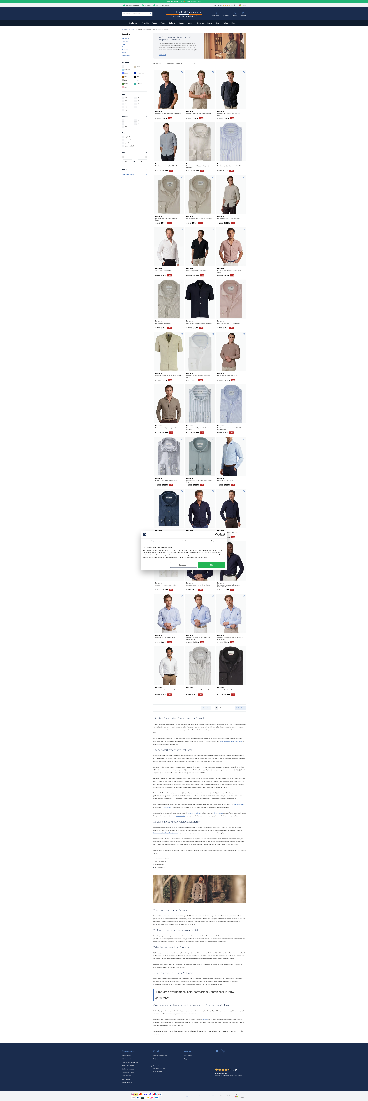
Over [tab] (212, 541)
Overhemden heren (131, 29)
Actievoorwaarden (127, 1082)
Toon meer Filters (128, 174)
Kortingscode (188, 1055)
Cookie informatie (202, 1096)
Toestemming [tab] (155, 541)
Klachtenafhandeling (128, 1069)
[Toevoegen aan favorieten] (182, 72)
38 (138, 98)
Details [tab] (184, 541)
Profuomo (205, 1019)
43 (126, 107)
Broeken (181, 23)
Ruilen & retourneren (128, 1066)
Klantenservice (128, 1051)
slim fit (127, 143)
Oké (211, 565)
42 (138, 104)
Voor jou (187, 1051)
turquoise (139, 83)
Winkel (156, 1051)
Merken (225, 23)
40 (138, 101)
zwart (138, 76)
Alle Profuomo (126, 55)
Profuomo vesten (239, 804)
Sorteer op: (170, 63)
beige (138, 66)
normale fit (128, 140)
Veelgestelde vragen (128, 1072)
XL (138, 123)
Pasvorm (125, 116)
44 (138, 107)
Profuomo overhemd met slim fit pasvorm (165, 833)
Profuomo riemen (217, 813)
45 (126, 110)
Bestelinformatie (126, 1055)
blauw (126, 73)
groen (126, 83)
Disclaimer (193, 1096)
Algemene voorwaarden (177, 1096)
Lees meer (162, 54)
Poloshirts (145, 23)
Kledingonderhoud (127, 1076)
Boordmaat (125, 63)
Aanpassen (182, 565)
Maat (123, 94)
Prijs (123, 152)
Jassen (190, 23)
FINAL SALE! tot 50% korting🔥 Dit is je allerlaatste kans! (184, 1)
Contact (155, 1059)
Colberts (172, 23)
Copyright (186, 1096)
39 (126, 101)
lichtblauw (127, 69)
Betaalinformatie (126, 1059)
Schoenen (200, 23)
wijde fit (127, 137)
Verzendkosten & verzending (130, 1062)
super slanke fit (129, 146)
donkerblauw (140, 73)
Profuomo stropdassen (194, 813)
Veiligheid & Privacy (212, 1096)
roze (125, 87)
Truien (154, 23)
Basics (209, 23)
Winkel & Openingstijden (160, 1055)
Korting (124, 169)
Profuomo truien (166, 807)
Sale (217, 23)
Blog (233, 23)
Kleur (123, 133)
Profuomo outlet (180, 816)
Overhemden (133, 23)
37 (126, 98)
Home (123, 29)
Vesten (163, 23)
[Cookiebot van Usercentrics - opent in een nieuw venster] (216, 534)
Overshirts (125, 50)
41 (126, 104)
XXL (126, 126)
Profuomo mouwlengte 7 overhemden (230, 741)
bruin (125, 76)
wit (137, 80)
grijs (125, 80)
